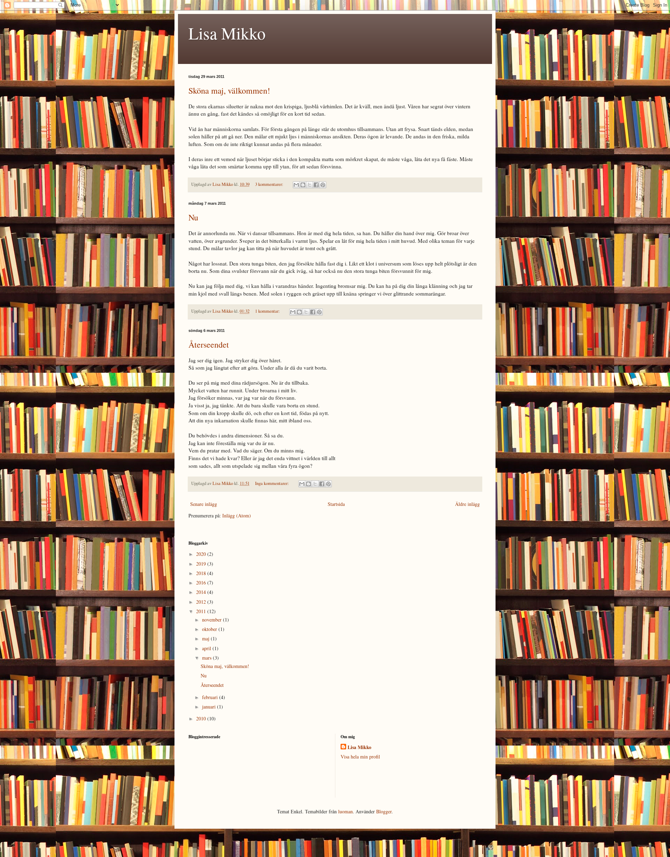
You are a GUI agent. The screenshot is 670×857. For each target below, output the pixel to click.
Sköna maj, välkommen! (229, 90)
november (212, 619)
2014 (201, 592)
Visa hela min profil (360, 756)
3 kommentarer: (269, 184)
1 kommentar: (268, 311)
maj (206, 638)
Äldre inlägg (467, 504)
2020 (201, 554)
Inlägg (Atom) (236, 515)
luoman (345, 811)
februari (210, 697)
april (207, 648)
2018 (201, 573)
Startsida (336, 504)
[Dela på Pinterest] (322, 184)
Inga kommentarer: (272, 483)
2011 (201, 611)
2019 (201, 563)
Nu (193, 217)
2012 (201, 601)
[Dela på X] (309, 184)
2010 (201, 718)
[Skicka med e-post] (296, 184)
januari (209, 706)
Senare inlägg (203, 504)
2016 (201, 582)
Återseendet (208, 344)
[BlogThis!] (302, 184)
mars (207, 657)
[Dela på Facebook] (316, 184)
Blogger (384, 811)
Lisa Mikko (227, 33)
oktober (210, 629)
